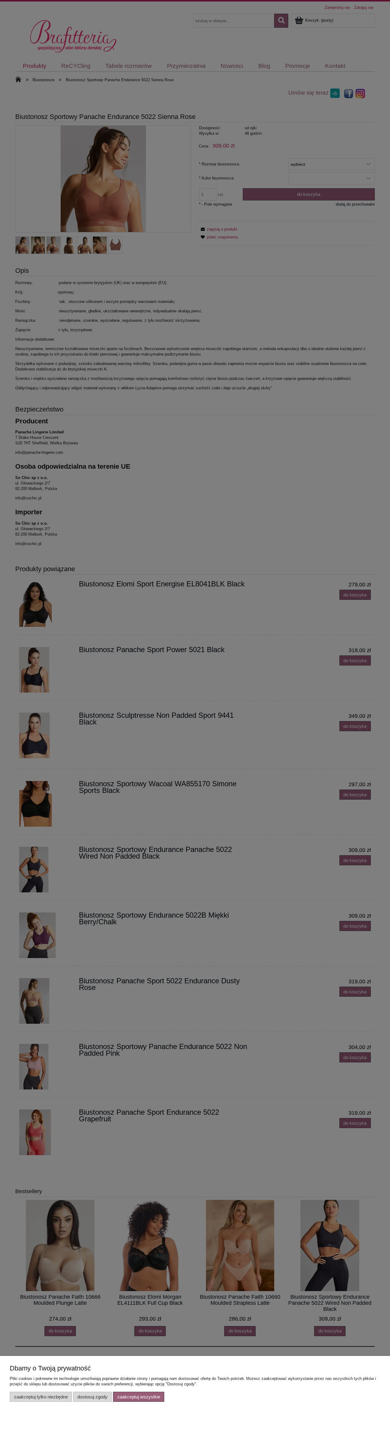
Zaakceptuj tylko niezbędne (41, 1396)
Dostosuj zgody (92, 1396)
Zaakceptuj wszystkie (138, 1396)
